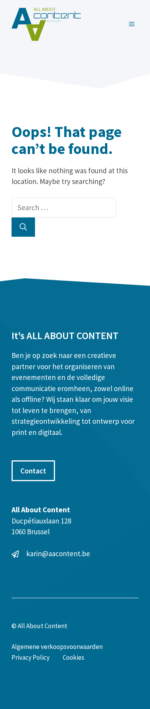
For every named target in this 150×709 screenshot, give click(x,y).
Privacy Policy (31, 657)
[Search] (23, 227)
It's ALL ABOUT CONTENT (65, 335)
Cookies (73, 657)
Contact (33, 470)
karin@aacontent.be (58, 553)
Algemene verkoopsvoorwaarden (57, 646)
